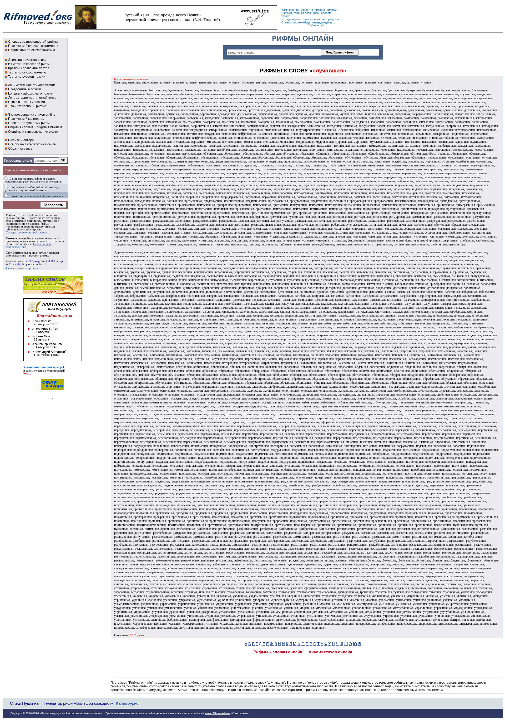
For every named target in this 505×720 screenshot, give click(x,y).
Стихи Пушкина (24, 703)
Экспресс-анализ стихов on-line (31, 114)
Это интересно (19, 106)
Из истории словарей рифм (28, 64)
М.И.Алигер (55, 261)
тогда (287, 19)
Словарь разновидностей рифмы (33, 41)
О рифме (39, 106)
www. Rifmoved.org (217, 713)
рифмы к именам (49, 127)
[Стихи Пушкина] (176, 28)
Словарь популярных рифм (28, 123)
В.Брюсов (28, 264)
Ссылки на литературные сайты (32, 144)
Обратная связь (20, 148)
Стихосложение (16, 238)
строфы (36, 229)
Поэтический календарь (26, 119)
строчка (299, 12)
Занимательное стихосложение (32, 85)
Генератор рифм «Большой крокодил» (78, 703)
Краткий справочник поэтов (28, 68)
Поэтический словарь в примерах (33, 46)
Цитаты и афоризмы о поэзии (30, 93)
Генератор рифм (18, 160)
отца (285, 16)
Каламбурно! (127, 703)
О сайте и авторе (21, 140)
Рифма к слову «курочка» (22, 268)
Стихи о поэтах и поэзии (26, 102)
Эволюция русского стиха (27, 60)
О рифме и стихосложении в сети (33, 132)
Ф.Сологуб (13, 264)
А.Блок (40, 264)
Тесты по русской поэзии (26, 76)
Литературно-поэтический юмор (32, 98)
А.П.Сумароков (35, 261)
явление (319, 9)
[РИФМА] (38, 24)
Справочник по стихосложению (31, 50)
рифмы (331, 9)
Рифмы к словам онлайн (278, 652)
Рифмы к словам (20, 127)
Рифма (10, 215)
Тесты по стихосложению (27, 72)
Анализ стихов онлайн (330, 652)
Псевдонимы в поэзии (24, 89)
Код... (27, 373)
